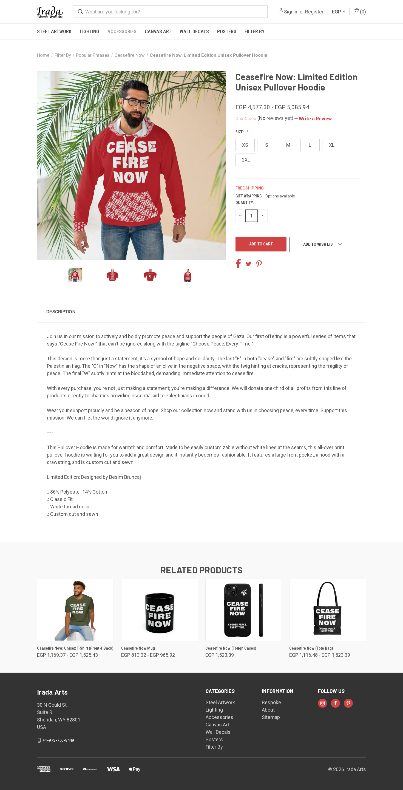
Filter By (255, 31)
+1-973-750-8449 (58, 740)
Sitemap (271, 717)
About (268, 710)
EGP (337, 12)
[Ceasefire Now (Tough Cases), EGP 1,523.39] (243, 610)
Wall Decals (194, 31)
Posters (226, 31)
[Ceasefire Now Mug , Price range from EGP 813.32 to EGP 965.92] (159, 610)
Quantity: (244, 202)
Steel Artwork (54, 31)
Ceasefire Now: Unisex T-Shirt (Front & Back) (75, 648)
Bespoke (271, 702)
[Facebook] (238, 264)
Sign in (291, 12)
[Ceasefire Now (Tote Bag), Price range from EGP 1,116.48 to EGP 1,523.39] (327, 610)
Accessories (122, 31)
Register (314, 12)
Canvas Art (158, 31)
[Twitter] (248, 264)
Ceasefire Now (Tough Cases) (230, 648)
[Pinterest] (259, 264)
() (362, 12)
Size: (240, 132)
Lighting (89, 31)
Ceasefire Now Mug (138, 648)
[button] (313, 118)
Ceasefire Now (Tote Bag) (311, 648)
